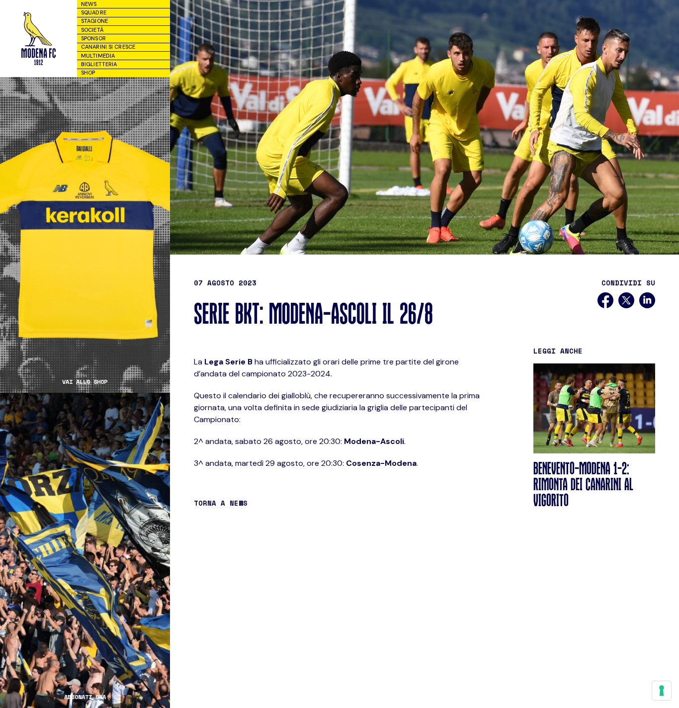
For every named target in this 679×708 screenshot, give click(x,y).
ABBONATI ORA (85, 697)
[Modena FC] (38, 38)
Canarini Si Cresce (108, 46)
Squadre (93, 12)
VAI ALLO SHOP (84, 382)
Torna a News (221, 503)
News (88, 3)
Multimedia (98, 55)
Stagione (94, 20)
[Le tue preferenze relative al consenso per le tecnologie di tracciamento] (661, 690)
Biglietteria (99, 64)
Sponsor (93, 38)
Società (92, 29)
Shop (88, 72)
